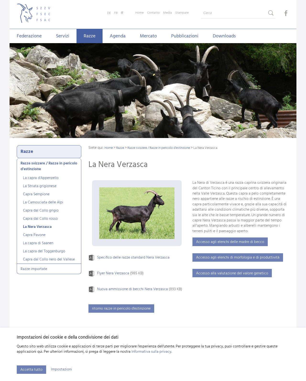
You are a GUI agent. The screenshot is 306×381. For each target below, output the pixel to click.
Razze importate (34, 269)
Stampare (182, 13)
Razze (89, 36)
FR (116, 13)
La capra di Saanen (38, 243)
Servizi (62, 36)
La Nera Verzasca (37, 227)
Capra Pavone (34, 235)
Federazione (29, 36)
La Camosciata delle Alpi (43, 202)
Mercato (148, 36)
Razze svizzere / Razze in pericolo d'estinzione (49, 166)
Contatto (153, 13)
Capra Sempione (36, 194)
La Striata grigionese (39, 186)
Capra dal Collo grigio (41, 211)
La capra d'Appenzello (41, 178)
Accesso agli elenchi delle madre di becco (230, 242)
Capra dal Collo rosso (40, 219)
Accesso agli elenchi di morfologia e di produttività (237, 257)
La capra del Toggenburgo (44, 251)
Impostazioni (61, 369)
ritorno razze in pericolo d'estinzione (121, 309)
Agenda (118, 36)
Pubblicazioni (184, 36)
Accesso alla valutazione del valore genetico (232, 273)
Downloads (224, 36)
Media (167, 13)
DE (109, 13)
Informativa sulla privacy (151, 352)
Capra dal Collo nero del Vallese (49, 259)
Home (139, 13)
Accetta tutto (31, 370)
